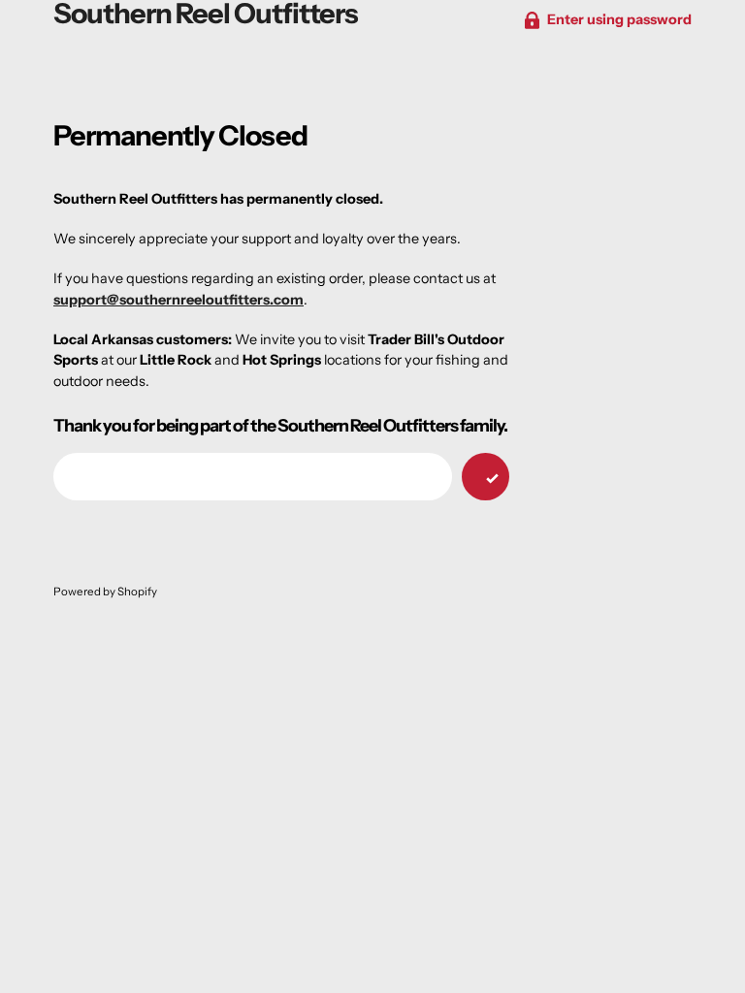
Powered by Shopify (105, 591)
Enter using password (619, 19)
